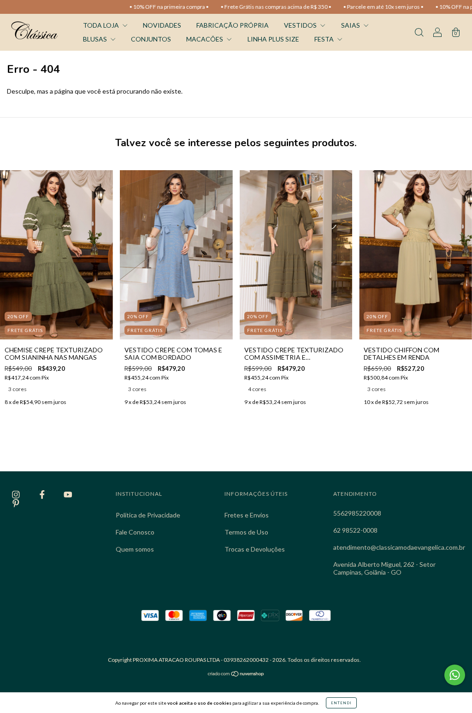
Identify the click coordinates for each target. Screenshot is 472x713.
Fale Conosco (135, 532)
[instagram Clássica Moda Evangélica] (16, 495)
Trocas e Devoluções (254, 549)
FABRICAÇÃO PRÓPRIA (232, 25)
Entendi (341, 703)
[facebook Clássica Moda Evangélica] (43, 495)
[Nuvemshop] (236, 674)
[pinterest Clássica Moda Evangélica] (16, 503)
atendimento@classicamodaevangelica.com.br (399, 547)
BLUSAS (95, 39)
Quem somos (135, 549)
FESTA (324, 39)
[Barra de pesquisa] (419, 33)
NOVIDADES (162, 25)
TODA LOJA (101, 25)
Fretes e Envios (246, 515)
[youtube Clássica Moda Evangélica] (68, 495)
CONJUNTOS (151, 39)
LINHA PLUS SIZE (273, 39)
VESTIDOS (301, 25)
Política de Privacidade (148, 515)
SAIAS (351, 25)
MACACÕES (205, 39)
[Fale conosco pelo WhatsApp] (454, 675)
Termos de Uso (246, 532)
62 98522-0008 (355, 530)
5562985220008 (357, 513)
